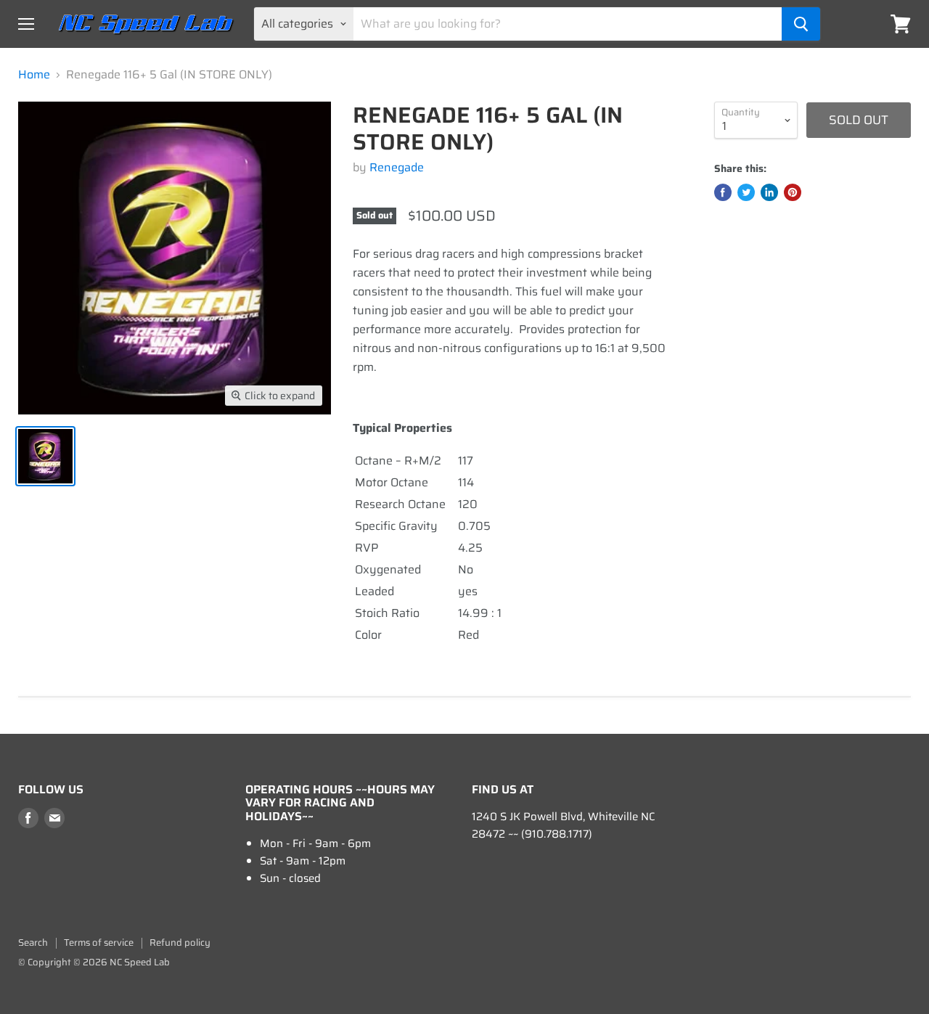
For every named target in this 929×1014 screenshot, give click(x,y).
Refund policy (180, 942)
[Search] (801, 24)
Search (33, 942)
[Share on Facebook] (723, 192)
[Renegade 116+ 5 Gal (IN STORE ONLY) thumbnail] (45, 456)
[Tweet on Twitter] (746, 192)
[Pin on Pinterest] (792, 192)
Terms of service (99, 942)
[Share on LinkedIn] (769, 192)
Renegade (396, 167)
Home (34, 74)
